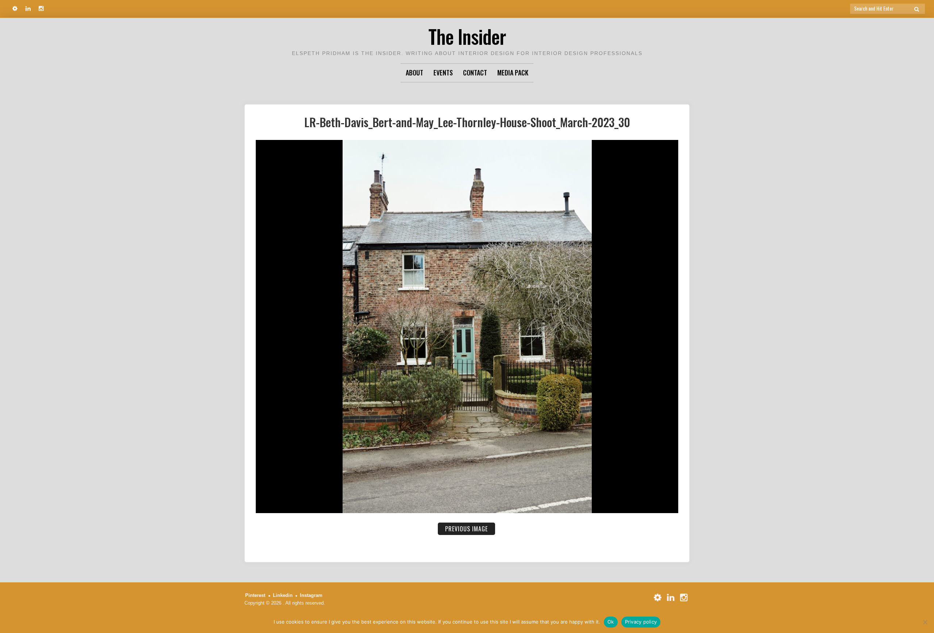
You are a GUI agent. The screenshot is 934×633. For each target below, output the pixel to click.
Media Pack (512, 72)
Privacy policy (641, 622)
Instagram (311, 595)
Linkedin (283, 595)
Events (443, 72)
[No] (925, 622)
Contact (475, 72)
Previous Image (466, 528)
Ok (610, 622)
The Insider (467, 36)
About (414, 72)
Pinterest (255, 595)
